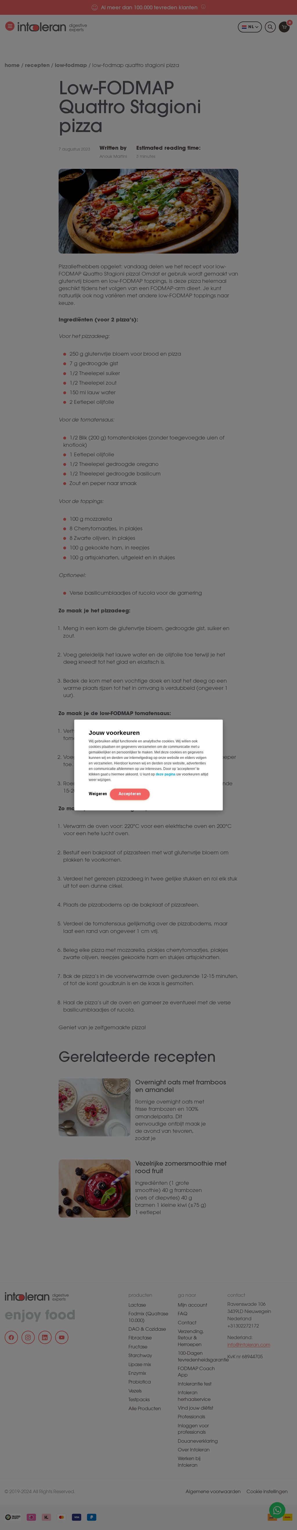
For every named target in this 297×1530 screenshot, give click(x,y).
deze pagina (165, 774)
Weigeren (98, 793)
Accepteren (130, 793)
